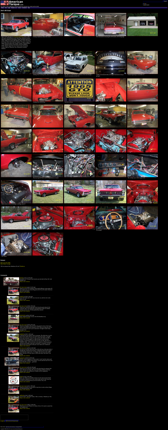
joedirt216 (22, 296)
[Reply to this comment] (25, 281)
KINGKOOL (22, 315)
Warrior (21, 376)
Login (9, 7)
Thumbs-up (22, 266)
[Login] (2, 420)
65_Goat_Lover (23, 287)
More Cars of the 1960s (5, 262)
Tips (29, 7)
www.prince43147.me (18, 36)
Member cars (14, 7)
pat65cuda (22, 395)
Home (2, 7)
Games (19, 7)
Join (6, 7)
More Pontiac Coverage (5, 263)
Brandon (21, 277)
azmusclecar (22, 357)
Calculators (24, 7)
